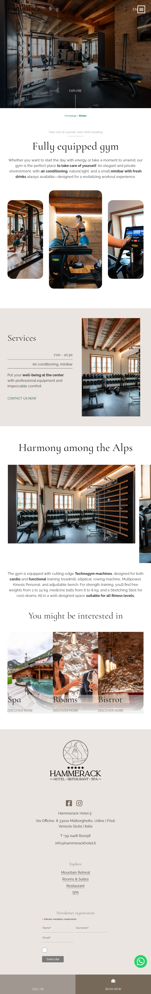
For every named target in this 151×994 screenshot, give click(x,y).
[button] (141, 9)
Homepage (70, 115)
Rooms (65, 699)
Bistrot (110, 699)
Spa (14, 699)
